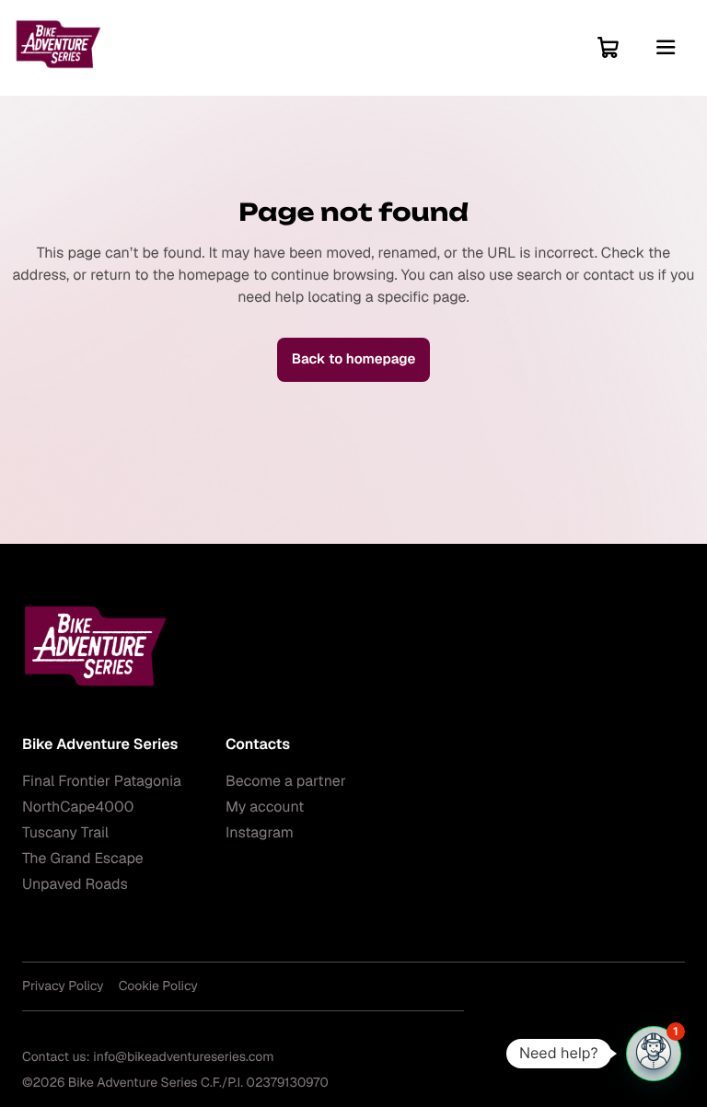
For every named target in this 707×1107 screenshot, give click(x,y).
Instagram (260, 832)
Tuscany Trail (65, 832)
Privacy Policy (63, 986)
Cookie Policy (158, 986)
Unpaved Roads (75, 884)
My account (265, 806)
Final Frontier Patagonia (101, 780)
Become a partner (286, 780)
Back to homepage (354, 359)
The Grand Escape (83, 858)
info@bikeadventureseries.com (183, 1057)
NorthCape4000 (77, 806)
